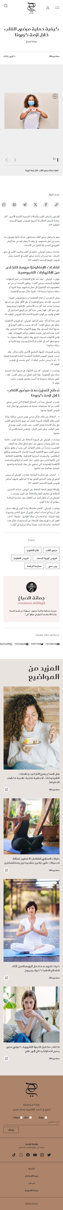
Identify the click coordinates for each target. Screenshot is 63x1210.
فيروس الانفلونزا (21, 558)
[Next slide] (6, 160)
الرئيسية (31, 1168)
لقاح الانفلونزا (33, 550)
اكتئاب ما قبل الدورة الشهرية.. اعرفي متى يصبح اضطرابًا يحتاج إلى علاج (32, 1048)
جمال (26, 1117)
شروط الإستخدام (31, 1175)
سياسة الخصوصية (32, 1190)
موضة (42, 1117)
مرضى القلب (51, 550)
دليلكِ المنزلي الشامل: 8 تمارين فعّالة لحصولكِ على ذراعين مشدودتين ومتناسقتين (31, 860)
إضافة (11, 1129)
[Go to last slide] (15, 160)
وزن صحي (52, 566)
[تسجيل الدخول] (47, 8)
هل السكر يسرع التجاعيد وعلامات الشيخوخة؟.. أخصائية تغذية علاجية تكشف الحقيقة (33, 778)
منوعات (16, 1117)
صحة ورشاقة (54, 56)
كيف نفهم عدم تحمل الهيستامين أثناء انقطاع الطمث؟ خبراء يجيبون (35, 968)
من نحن (31, 1183)
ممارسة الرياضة (34, 566)
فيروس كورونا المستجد (46, 558)
